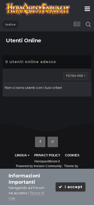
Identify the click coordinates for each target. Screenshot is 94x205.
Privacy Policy (47, 155)
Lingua (21, 155)
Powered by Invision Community (39, 166)
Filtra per (75, 76)
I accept (72, 186)
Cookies (72, 155)
